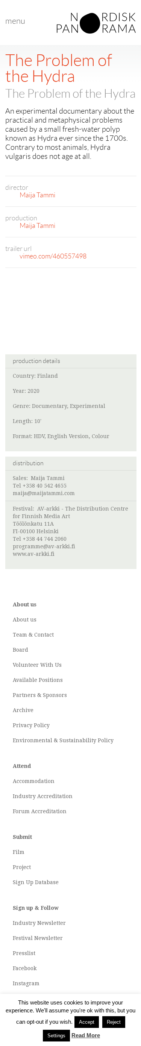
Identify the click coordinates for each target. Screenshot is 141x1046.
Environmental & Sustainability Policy (63, 740)
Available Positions (38, 680)
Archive (23, 710)
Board (20, 650)
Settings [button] (56, 1035)
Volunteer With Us (37, 665)
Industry (24, 796)
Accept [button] (86, 1022)
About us (24, 620)
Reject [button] (114, 1022)
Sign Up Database (36, 882)
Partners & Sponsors (40, 695)
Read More (85, 1035)
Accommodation (34, 781)
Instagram (26, 983)
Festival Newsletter (38, 938)
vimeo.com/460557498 (53, 256)
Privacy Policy (31, 725)
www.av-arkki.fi (34, 554)
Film (18, 852)
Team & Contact (33, 635)
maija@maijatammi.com (44, 493)
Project (22, 867)
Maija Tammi (37, 195)
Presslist (24, 953)
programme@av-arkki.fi (44, 546)
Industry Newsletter (39, 923)
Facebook (24, 968)
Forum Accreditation (40, 811)
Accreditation (55, 796)
